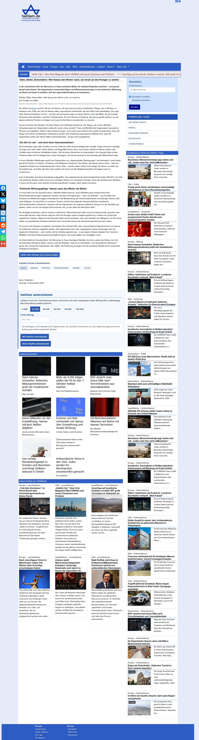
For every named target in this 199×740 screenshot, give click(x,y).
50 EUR (68, 309)
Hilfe (87, 268)
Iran (62, 66)
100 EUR (80, 309)
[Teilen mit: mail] (3, 244)
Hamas (95, 117)
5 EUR (25, 309)
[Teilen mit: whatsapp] (3, 238)
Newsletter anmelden (141, 97)
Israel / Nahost (41, 732)
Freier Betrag (27, 314)
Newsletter (72, 729)
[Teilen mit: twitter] (3, 194)
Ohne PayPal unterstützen (35, 343)
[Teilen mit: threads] (3, 207)
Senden (134, 107)
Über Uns (122, 66)
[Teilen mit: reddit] (3, 225)
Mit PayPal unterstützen (34, 336)
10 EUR (35, 309)
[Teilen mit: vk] (3, 213)
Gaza (34, 108)
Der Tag (38, 735)
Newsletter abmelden (141, 100)
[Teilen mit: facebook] (3, 188)
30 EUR (57, 309)
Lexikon (101, 66)
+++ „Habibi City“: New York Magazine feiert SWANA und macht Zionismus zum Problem (57, 74)
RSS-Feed (72, 732)
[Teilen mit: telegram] (3, 231)
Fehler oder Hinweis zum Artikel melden (39, 255)
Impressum (72, 735)
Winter (46, 268)
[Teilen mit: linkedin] (3, 219)
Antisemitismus (87, 66)
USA (68, 66)
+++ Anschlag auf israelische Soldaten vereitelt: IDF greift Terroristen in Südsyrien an (148, 74)
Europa (54, 66)
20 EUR (46, 309)
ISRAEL (132, 128)
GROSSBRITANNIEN (138, 133)
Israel (45, 66)
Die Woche (40, 738)
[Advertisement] (99, 43)
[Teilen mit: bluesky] (3, 200)
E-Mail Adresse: (135, 86)
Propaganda (61, 268)
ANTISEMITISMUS (137, 122)
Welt (75, 66)
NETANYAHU (134, 138)
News (110, 66)
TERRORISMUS (136, 144)
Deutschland (34, 66)
